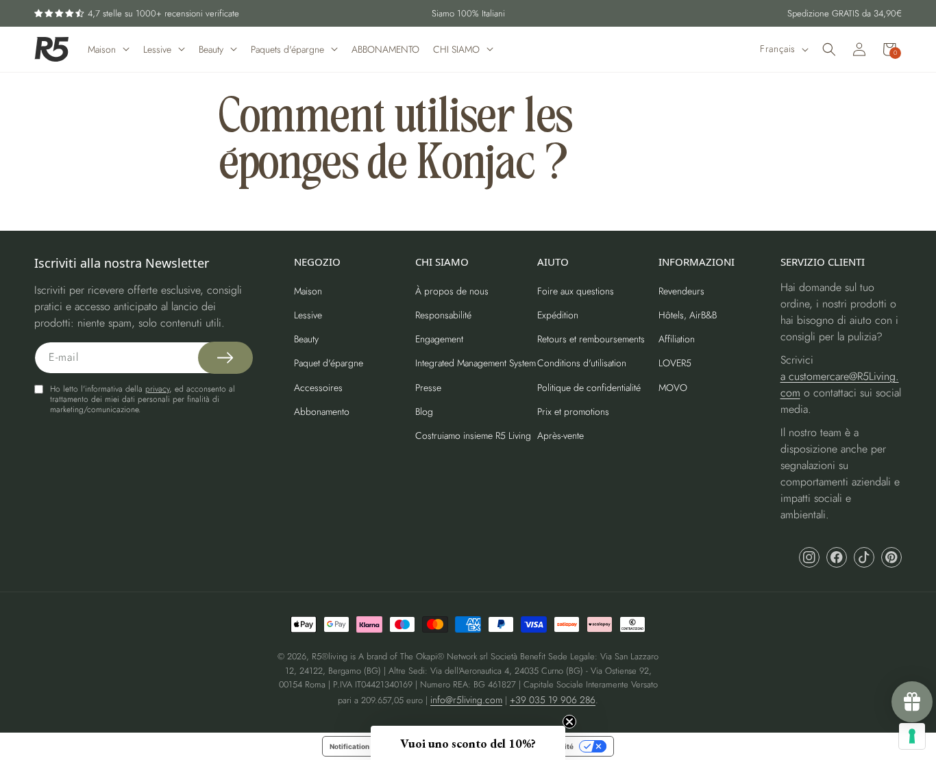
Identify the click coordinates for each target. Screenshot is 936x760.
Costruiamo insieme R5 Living (473, 435)
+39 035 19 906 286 (552, 700)
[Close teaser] (569, 722)
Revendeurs (681, 291)
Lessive (308, 315)
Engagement (439, 339)
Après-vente (560, 435)
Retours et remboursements (591, 339)
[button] (829, 49)
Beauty (306, 339)
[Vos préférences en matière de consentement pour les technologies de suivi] (912, 736)
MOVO (672, 387)
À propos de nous (452, 291)
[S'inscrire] (225, 358)
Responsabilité (443, 315)
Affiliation (676, 339)
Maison (308, 291)
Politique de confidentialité (589, 387)
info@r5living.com (466, 700)
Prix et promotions (573, 411)
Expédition (557, 315)
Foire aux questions (575, 291)
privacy (157, 389)
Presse (428, 387)
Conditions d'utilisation (581, 363)
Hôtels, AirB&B (687, 315)
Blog (424, 411)
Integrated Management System (475, 363)
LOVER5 (674, 363)
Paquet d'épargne (328, 363)
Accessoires (318, 387)
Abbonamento (321, 411)
